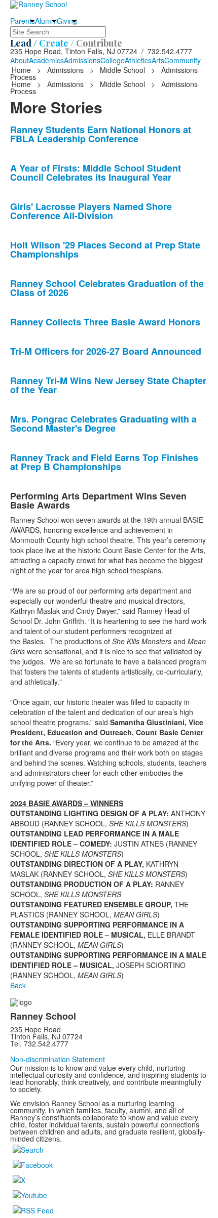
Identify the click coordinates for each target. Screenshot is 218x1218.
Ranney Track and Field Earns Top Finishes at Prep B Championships (104, 462)
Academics (46, 60)
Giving (67, 21)
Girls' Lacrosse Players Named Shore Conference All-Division (91, 211)
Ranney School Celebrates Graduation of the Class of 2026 (107, 288)
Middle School (122, 70)
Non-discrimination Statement (57, 1059)
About (19, 60)
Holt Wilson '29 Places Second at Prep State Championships (105, 249)
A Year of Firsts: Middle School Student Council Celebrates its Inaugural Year (95, 172)
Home (22, 70)
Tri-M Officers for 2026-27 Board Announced (105, 351)
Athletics (138, 60)
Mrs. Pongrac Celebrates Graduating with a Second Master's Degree (103, 423)
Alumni (46, 21)
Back (18, 985)
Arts (158, 60)
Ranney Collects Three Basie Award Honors (105, 321)
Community (182, 60)
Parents (22, 21)
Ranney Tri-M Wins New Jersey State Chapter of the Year (108, 385)
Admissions (82, 60)
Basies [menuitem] (33, 641)
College (112, 60)
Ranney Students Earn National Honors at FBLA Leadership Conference (100, 134)
